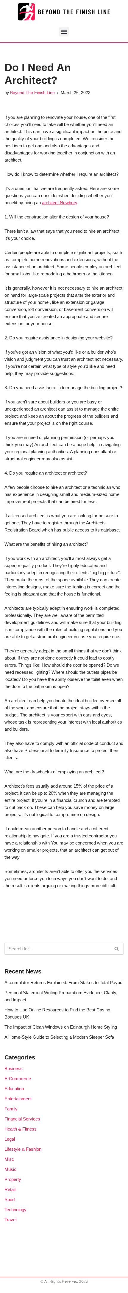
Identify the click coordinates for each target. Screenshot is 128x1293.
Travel (10, 1219)
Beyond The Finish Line (32, 92)
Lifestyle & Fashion (22, 1149)
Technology (15, 1209)
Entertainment (18, 1098)
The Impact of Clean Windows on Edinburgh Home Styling (60, 1026)
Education (14, 1088)
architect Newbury (59, 202)
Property (12, 1179)
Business (13, 1068)
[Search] (117, 949)
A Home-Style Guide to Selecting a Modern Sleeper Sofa (59, 1037)
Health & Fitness (20, 1128)
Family (11, 1108)
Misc (9, 1159)
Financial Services (22, 1118)
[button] (64, 31)
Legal (9, 1139)
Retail (9, 1189)
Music (10, 1169)
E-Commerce (17, 1078)
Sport (9, 1199)
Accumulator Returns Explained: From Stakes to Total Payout (64, 982)
